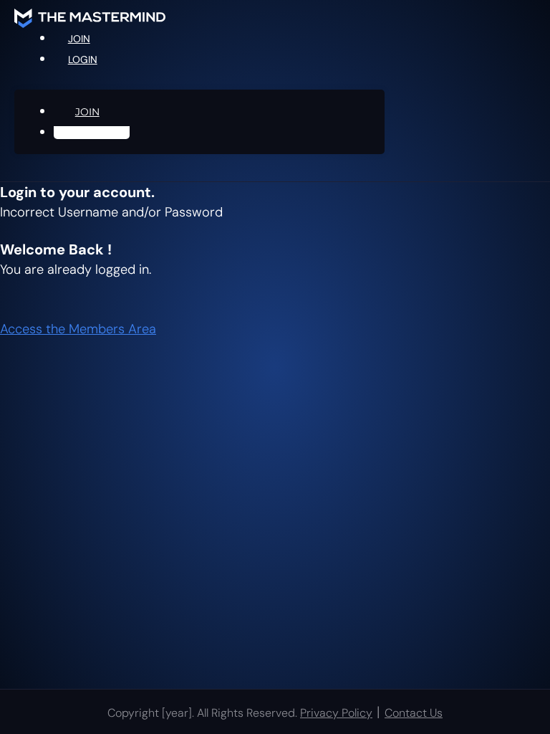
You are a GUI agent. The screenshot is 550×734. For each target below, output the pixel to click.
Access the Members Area (78, 329)
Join (87, 111)
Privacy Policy (336, 712)
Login (82, 59)
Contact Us (414, 712)
